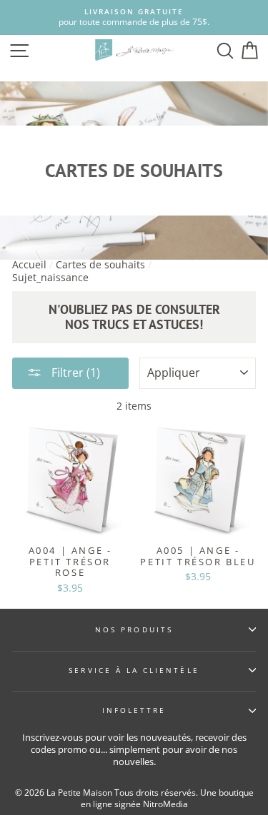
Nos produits (134, 629)
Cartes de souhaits (100, 264)
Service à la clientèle (134, 670)
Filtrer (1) (74, 372)
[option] (134, 17)
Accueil (29, 264)
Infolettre (134, 710)
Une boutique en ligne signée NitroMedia (167, 798)
